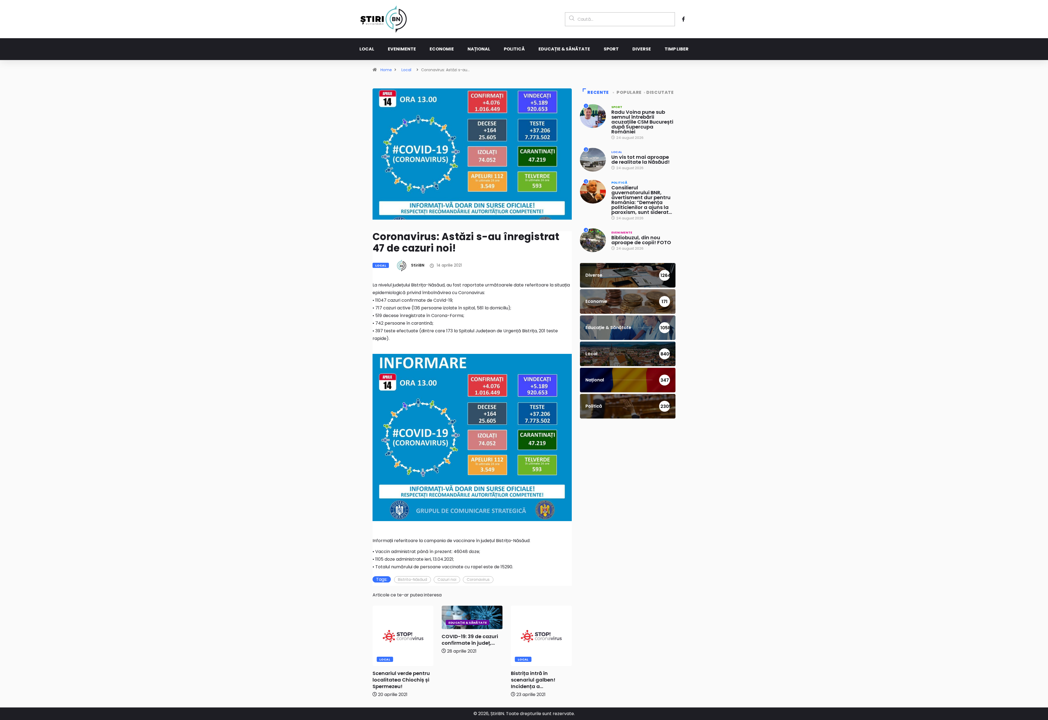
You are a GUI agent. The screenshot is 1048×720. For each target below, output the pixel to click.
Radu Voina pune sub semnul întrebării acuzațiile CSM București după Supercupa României (642, 122)
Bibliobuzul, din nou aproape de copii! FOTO (641, 240)
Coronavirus (478, 579)
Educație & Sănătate (564, 49)
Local (366, 49)
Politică (514, 49)
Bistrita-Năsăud (412, 579)
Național (479, 49)
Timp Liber (677, 49)
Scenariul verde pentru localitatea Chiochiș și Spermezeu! (401, 680)
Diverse (641, 49)
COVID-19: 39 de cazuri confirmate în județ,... (470, 639)
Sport (611, 49)
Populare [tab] (629, 92)
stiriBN (417, 265)
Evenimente (402, 49)
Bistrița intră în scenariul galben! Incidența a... (533, 680)
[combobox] (620, 19)
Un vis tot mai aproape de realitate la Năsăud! (640, 159)
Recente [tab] (598, 92)
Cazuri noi (446, 579)
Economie (442, 49)
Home (386, 70)
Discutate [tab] (660, 92)
